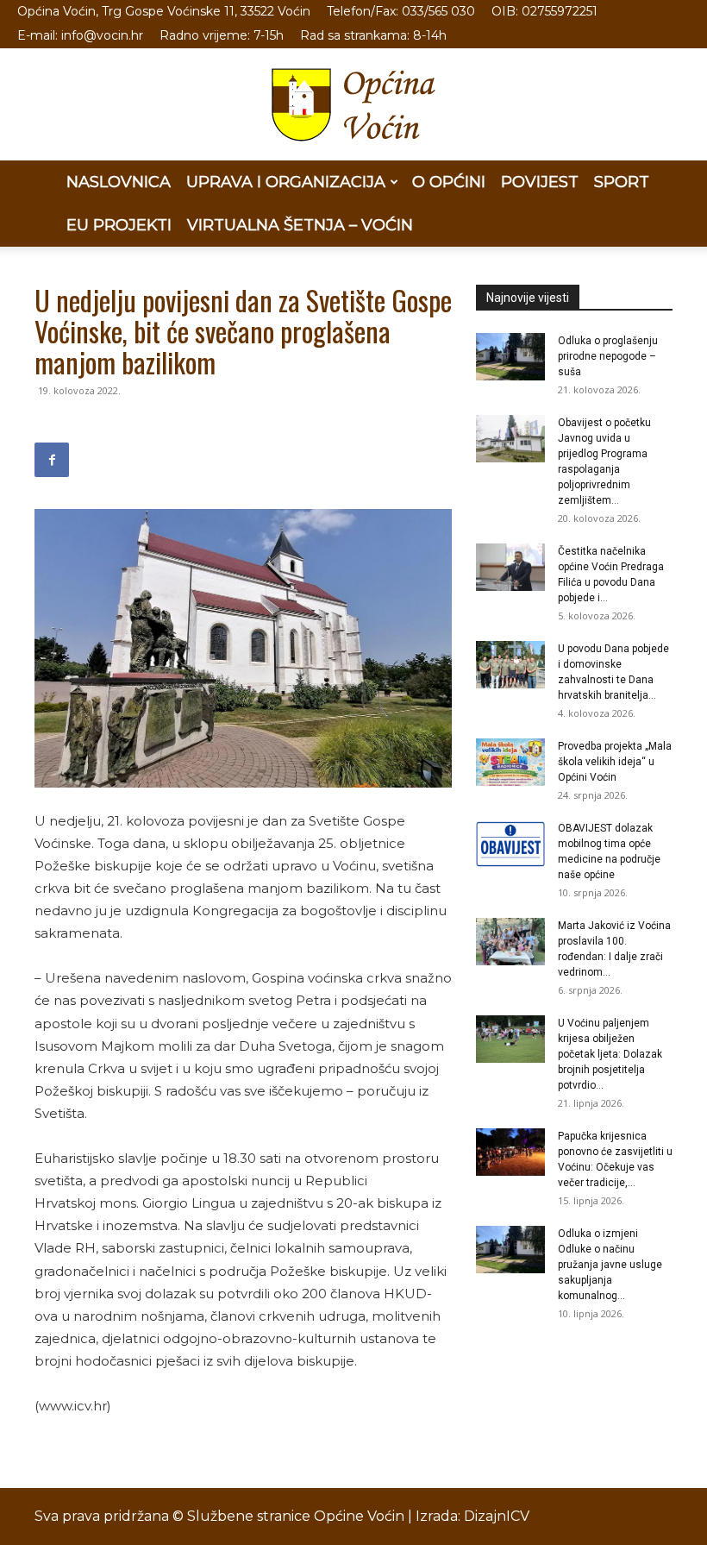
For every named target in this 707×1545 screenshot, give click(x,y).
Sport (621, 182)
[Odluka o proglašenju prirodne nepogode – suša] (510, 356)
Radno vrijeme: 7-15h (222, 35)
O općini (448, 182)
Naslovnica (118, 182)
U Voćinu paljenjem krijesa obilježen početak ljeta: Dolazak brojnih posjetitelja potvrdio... (610, 1054)
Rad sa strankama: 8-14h (373, 35)
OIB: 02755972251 (544, 11)
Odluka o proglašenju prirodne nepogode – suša (608, 356)
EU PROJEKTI (119, 225)
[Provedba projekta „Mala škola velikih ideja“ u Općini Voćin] (510, 762)
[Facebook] (51, 460)
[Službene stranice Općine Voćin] (353, 105)
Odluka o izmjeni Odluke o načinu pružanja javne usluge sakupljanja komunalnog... (610, 1265)
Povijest (540, 182)
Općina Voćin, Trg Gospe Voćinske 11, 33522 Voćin (163, 11)
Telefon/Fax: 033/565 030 (401, 11)
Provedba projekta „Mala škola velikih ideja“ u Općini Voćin (615, 761)
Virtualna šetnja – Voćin (300, 225)
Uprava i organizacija (285, 182)
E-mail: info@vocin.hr (80, 35)
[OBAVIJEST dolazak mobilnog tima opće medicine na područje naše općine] (510, 844)
